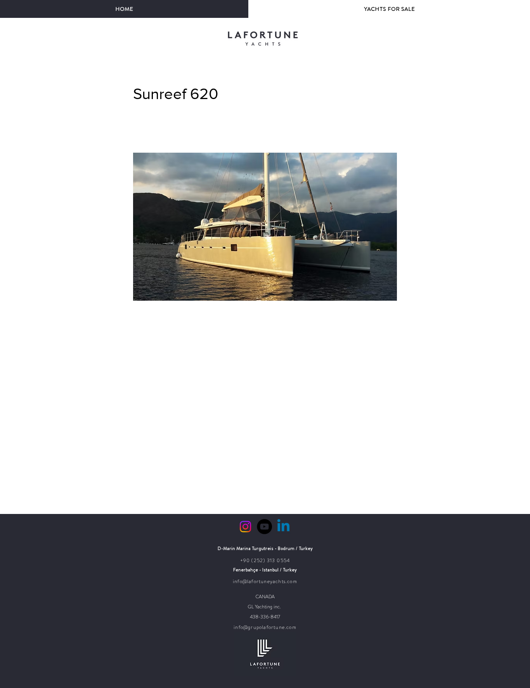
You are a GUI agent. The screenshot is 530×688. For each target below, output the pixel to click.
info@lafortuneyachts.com (265, 581)
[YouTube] (264, 526)
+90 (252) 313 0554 (265, 560)
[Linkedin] (283, 526)
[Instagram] (245, 526)
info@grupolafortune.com (265, 627)
